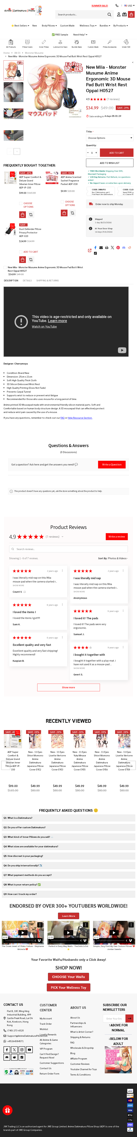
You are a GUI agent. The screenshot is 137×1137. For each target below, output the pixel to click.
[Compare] (31, 214)
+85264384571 (15, 1041)
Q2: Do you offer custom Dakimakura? (24, 827)
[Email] (101, 247)
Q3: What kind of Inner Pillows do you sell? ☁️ (28, 836)
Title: (90, 131)
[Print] (106, 247)
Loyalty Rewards (48, 1034)
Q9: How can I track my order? (20, 893)
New (34, 25)
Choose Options (28, 205)
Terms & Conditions (80, 1074)
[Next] (131, 765)
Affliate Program (78, 1058)
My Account (46, 1018)
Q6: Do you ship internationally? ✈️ (23, 865)
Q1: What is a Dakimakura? (18, 817)
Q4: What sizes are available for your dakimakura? (31, 846)
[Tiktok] (95, 253)
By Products (119, 25)
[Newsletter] (129, 1018)
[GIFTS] (124, 14)
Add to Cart (116, 152)
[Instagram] (22, 1049)
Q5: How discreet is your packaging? (23, 855)
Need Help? (79, 34)
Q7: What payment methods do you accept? (28, 874)
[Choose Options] (22, 214)
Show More (18, 585)
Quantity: (91, 145)
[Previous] (5, 765)
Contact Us (45, 1068)
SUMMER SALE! (100, 5)
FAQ (62, 417)
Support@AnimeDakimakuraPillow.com (27, 1035)
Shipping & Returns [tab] (47, 280)
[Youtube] (29, 1049)
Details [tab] (27, 280)
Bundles (104, 25)
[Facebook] (95, 247)
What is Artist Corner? (81, 1031)
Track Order (46, 1023)
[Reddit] (129, 247)
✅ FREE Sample (60, 34)
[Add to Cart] (22, 259)
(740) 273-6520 (15, 1030)
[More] (27, 25)
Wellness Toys (87, 25)
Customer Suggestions (52, 1062)
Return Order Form (49, 1073)
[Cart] (131, 14)
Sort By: (102, 558)
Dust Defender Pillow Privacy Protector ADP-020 (30, 232)
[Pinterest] (118, 247)
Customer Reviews (80, 1063)
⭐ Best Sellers (19, 25)
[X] (112, 247)
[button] (11, 43)
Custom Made (67, 25)
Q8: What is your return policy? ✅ (22, 884)
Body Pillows (48, 25)
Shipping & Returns (80, 1037)
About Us (75, 1017)
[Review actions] (62, 570)
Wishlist (44, 1029)
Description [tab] (11, 280)
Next (17, 151)
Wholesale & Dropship (82, 1047)
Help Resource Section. (80, 417)
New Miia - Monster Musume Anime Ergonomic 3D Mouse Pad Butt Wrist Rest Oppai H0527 (45, 269)
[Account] (119, 14)
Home (7, 52)
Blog (72, 1053)
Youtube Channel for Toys (83, 1069)
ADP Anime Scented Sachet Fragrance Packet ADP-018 (71, 180)
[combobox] (84, 14)
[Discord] (123, 247)
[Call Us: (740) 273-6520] (116, 5)
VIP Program (46, 1048)
